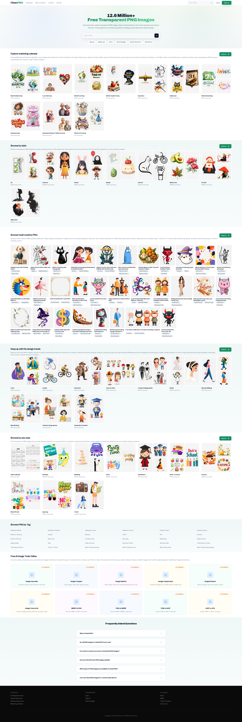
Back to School (41, 3)
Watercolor (173, 182)
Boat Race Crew (85, 333)
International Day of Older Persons (53, 133)
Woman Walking (206, 388)
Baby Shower (15, 512)
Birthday (45, 474)
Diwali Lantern (201, 539)
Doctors (100, 271)
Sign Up (87, 698)
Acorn (110, 42)
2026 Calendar (15, 474)
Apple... (34, 271)
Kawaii (108, 182)
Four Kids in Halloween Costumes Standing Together (143, 329)
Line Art (140, 182)
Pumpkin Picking (202, 530)
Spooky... (98, 333)
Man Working (15, 425)
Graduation (141, 474)
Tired (12, 388)
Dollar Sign (59, 336)
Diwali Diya (163, 539)
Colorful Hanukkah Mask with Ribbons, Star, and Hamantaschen (140, 300)
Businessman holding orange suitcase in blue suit (117, 331)
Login (87, 695)
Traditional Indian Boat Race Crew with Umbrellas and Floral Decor (82, 331)
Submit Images (90, 701)
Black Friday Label (165, 547)
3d (11, 182)
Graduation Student (81, 425)
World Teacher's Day (112, 96)
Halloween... (164, 271)
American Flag (164, 543)
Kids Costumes (139, 333)
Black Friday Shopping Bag (205, 547)
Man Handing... (77, 305)
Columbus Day (89, 539)
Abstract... (199, 271)
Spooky (92, 42)
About (162, 695)
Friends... (129, 333)
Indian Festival (89, 543)
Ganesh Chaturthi (135, 42)
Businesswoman (177, 305)
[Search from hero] (156, 35)
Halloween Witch (16, 530)
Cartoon (45, 182)
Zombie (50, 534)
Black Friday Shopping (92, 547)
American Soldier (128, 543)
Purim (133, 302)
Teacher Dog (15, 271)
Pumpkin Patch (164, 530)
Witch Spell (37, 333)
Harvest (199, 534)
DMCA (162, 698)
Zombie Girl (98, 336)
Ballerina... (37, 305)
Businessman (115, 336)
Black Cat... (57, 271)
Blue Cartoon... (123, 273)
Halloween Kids (159, 305)
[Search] (212, 3)
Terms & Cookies (165, 701)
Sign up (226, 3)
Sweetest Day (15, 133)
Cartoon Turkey (53, 547)
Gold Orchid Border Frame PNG (60, 299)
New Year (45, 512)
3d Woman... (175, 302)
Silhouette (14, 220)
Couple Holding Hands (145, 388)
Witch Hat (46, 333)
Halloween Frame (90, 530)
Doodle (203, 182)
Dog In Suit (15, 273)
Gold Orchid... (66, 302)
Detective (77, 388)
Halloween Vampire (54, 530)
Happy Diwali (15, 543)
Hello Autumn (198, 302)
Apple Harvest (43, 271)
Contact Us (164, 704)
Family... (112, 302)
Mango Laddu (143, 273)
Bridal (172, 388)
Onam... (75, 333)
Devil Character (95, 305)
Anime (76, 182)
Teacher (51, 3)
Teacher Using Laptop (49, 425)
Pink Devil (219, 305)
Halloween (29, 3)
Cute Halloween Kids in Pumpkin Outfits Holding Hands (161, 300)
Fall (161, 534)
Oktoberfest (148, 42)
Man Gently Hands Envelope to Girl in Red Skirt (79, 300)
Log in (218, 3)
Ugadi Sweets (143, 271)
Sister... (74, 271)
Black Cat (56, 273)
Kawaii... (179, 271)
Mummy (87, 534)
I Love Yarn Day (47, 96)
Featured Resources (17, 701)
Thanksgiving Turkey (203, 543)
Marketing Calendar (17, 704)
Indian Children (84, 271)
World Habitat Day (16, 96)
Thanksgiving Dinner (17, 547)
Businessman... (115, 333)
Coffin (124, 534)
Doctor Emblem (109, 271)
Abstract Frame (201, 273)
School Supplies (121, 42)
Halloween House (128, 530)
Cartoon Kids (110, 388)
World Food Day (79, 96)
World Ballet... (38, 302)
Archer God (221, 273)
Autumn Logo (209, 302)
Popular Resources (17, 698)
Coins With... (59, 333)
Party (108, 474)
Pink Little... (94, 302)
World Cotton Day (80, 133)
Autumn (59, 3)
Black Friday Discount (129, 547)
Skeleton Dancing (16, 534)
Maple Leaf (101, 42)
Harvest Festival (16, 539)
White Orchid (26, 333)
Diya (49, 543)
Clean (17, 2)
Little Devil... (220, 302)
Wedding (77, 474)
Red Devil (164, 273)
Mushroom (51, 539)
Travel (76, 512)
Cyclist (44, 388)
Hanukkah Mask (143, 302)
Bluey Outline (123, 271)
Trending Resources (17, 695)
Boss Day (125, 539)
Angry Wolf (25, 302)
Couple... (157, 302)
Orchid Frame (55, 302)
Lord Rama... (221, 271)
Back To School (175, 474)
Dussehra (141, 96)
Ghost (186, 271)
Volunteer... (76, 302)
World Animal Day (207, 96)
